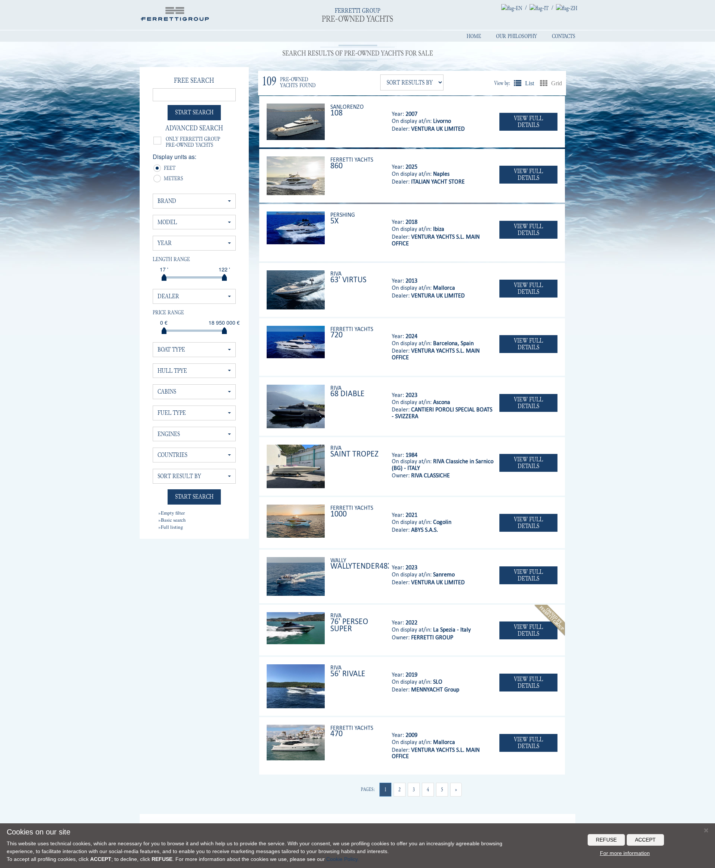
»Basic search (172, 519)
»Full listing (170, 527)
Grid (543, 83)
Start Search (194, 112)
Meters (166, 179)
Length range (171, 259)
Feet (166, 168)
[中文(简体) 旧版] (566, 7)
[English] (511, 7)
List (517, 83)
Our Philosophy (516, 36)
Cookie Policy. (342, 859)
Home (474, 36)
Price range (168, 312)
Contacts (563, 36)
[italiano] (539, 7)
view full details (528, 121)
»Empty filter (171, 512)
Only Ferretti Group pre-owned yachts (193, 142)
